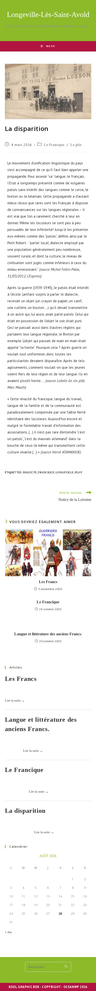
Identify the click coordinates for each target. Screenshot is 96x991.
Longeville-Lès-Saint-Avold (48, 14)
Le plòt (75, 145)
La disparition (25, 810)
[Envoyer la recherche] (66, 966)
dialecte (30, 472)
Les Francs (48, 582)
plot (78, 472)
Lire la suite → (15, 700)
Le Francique (54, 145)
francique (46, 472)
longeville (65, 472)
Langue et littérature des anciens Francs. (48, 634)
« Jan (8, 932)
